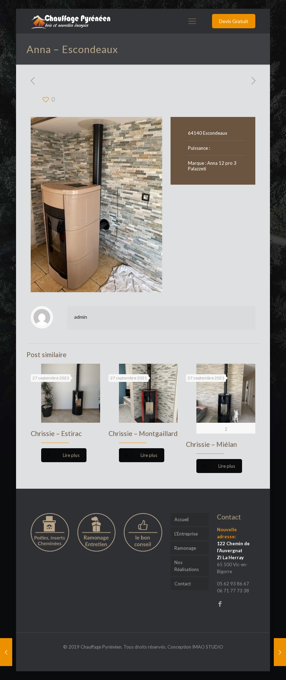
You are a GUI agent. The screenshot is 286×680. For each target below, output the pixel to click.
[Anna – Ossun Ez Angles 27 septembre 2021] (6, 652)
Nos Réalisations (186, 566)
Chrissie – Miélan (211, 444)
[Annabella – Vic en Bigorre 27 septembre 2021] (280, 652)
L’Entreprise (186, 534)
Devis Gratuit (233, 21)
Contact (182, 583)
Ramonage (185, 548)
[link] (96, 204)
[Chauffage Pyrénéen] (70, 21)
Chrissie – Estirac (56, 433)
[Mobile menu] (192, 21)
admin (80, 317)
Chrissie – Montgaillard (143, 433)
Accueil (181, 519)
